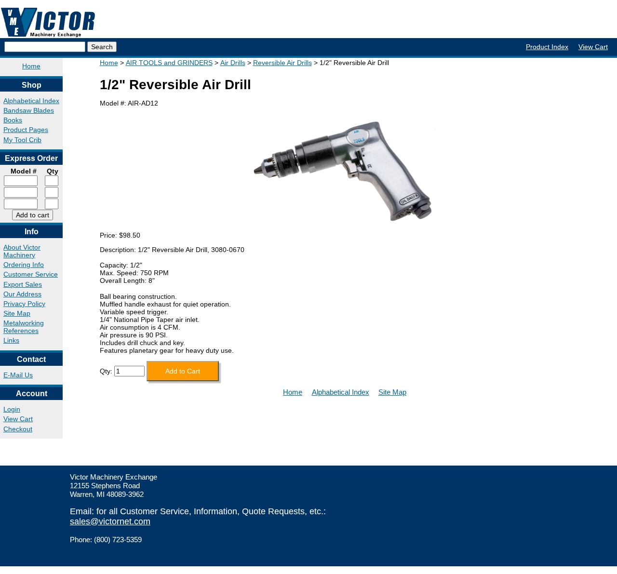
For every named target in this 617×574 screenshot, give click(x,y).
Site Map (16, 313)
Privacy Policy (24, 303)
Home (31, 66)
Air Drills (232, 63)
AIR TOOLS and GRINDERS (169, 63)
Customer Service (30, 274)
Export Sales (22, 284)
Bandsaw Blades (28, 110)
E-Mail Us (18, 375)
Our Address (22, 294)
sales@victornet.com (110, 521)
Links (11, 340)
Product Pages (25, 129)
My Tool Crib (22, 140)
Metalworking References (23, 326)
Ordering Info (23, 264)
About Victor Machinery (21, 251)
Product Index (547, 47)
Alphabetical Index (31, 101)
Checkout (17, 429)
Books (12, 120)
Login (11, 409)
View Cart (593, 47)
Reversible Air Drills (282, 63)
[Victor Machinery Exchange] (48, 22)
